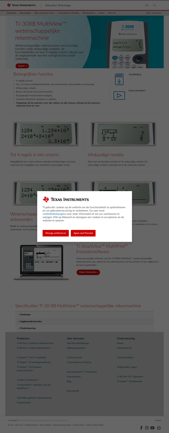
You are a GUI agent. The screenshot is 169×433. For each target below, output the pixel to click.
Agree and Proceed (83, 233)
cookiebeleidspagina (54, 214)
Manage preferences (55, 233)
